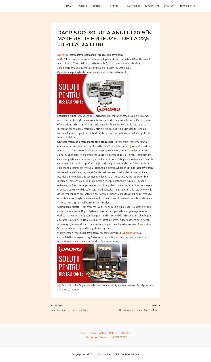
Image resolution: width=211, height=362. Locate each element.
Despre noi (152, 6)
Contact (169, 6)
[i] (130, 146)
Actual (97, 6)
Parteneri (133, 6)
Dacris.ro (62, 55)
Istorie (83, 6)
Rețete (114, 6)
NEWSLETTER (188, 6)
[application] (103, 6)
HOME (69, 6)
